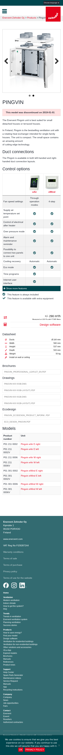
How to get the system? (13, 606)
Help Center (8, 672)
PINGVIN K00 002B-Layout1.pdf (19, 403)
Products (7, 630)
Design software (50, 324)
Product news (9, 665)
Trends (6, 613)
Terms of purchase (12, 565)
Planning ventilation (12, 622)
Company (7, 694)
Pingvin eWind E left (31, 475)
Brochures (7, 656)
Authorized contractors (13, 722)
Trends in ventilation (12, 616)
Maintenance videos (12, 678)
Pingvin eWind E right (32, 470)
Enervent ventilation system (15, 619)
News (5, 700)
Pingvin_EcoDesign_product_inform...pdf (27, 415)
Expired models (10, 653)
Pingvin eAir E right (30, 444)
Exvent (6, 716)
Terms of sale (10, 558)
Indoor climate (9, 603)
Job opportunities (10, 703)
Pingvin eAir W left (30, 462)
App (5, 687)
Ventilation (8, 597)
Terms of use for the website (17, 578)
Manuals (7, 659)
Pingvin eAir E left (30, 449)
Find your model (10, 635)
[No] (59, 745)
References (8, 662)
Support (6, 669)
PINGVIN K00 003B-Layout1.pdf (19, 390)
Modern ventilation (11, 600)
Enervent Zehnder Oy (13, 17)
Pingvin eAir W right (31, 457)
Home (6, 593)
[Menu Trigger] (4, 11)
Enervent (7, 713)
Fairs (5, 706)
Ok (20, 749)
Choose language (51, 3)
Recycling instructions (12, 690)
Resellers (7, 719)
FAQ (5, 609)
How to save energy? (12, 633)
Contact (6, 710)
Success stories (10, 625)
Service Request (10, 681)
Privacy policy (10, 571)
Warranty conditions (13, 552)
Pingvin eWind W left (31, 489)
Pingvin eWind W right (32, 484)
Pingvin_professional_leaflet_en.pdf (25, 372)
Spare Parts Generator (13, 675)
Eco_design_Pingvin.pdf (17, 422)
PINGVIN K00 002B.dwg (15, 397)
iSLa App (7, 650)
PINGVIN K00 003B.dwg (15, 384)
